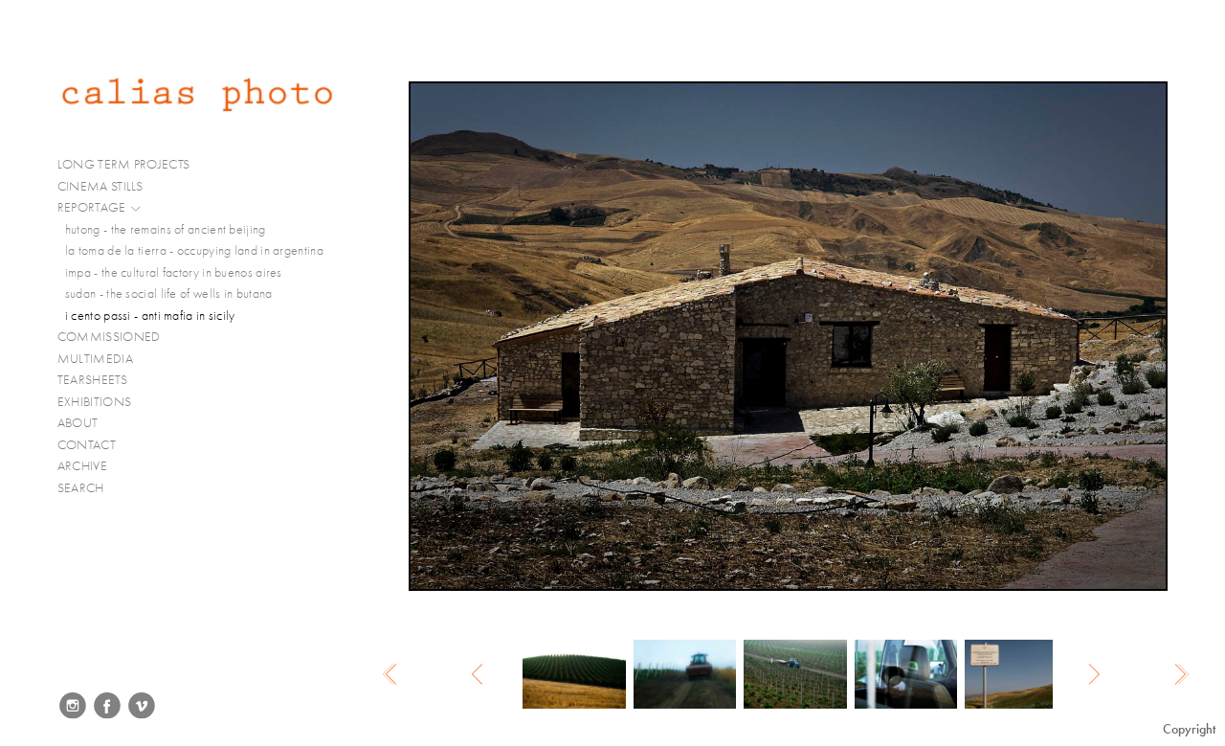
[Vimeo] (141, 705)
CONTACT (86, 445)
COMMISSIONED (110, 336)
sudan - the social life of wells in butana (169, 293)
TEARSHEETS (92, 380)
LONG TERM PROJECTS (125, 164)
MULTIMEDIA (96, 358)
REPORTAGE (93, 207)
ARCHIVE (82, 466)
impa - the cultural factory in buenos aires (173, 272)
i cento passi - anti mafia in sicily (150, 315)
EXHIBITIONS (94, 402)
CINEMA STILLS (101, 186)
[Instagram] (72, 705)
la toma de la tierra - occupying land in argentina (194, 250)
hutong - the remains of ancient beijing (165, 229)
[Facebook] (107, 705)
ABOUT (78, 423)
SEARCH (80, 488)
